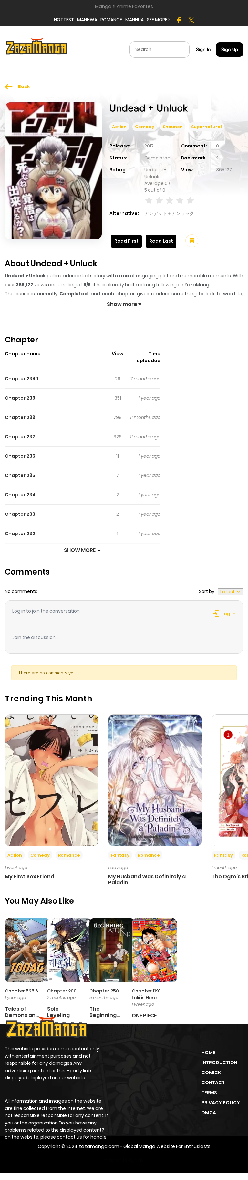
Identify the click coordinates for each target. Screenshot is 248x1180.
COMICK (211, 1072)
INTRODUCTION (219, 1062)
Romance (69, 855)
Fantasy (120, 855)
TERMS (209, 1092)
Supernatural (206, 127)
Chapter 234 (20, 495)
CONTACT (213, 1082)
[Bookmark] (191, 240)
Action (119, 127)
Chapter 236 (20, 456)
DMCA (209, 1112)
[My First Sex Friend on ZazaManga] (51, 780)
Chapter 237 (20, 436)
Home (208, 1052)
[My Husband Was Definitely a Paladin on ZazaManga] (155, 780)
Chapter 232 (20, 533)
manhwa (87, 19)
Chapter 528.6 (21, 991)
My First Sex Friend (29, 876)
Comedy (144, 127)
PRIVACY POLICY (221, 1102)
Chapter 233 (20, 514)
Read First (126, 241)
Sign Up (229, 49)
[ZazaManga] (36, 49)
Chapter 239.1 (21, 378)
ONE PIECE (144, 1015)
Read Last (161, 241)
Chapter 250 (104, 991)
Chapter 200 (62, 991)
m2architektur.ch (123, 1160)
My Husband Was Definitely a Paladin (147, 879)
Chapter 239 (20, 398)
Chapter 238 (20, 417)
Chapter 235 (20, 475)
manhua (134, 19)
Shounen (173, 127)
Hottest (64, 19)
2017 (149, 146)
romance (111, 19)
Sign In (203, 49)
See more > (158, 19)
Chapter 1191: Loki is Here (146, 994)
